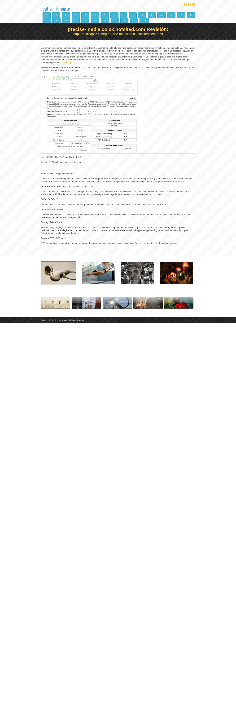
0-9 (144, 20)
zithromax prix (67, 62)
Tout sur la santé (55, 7)
